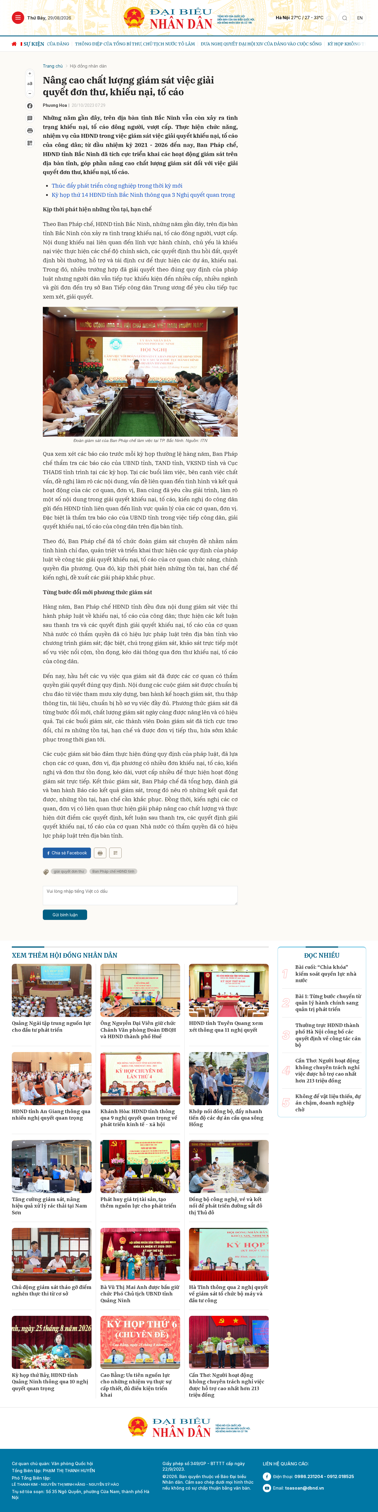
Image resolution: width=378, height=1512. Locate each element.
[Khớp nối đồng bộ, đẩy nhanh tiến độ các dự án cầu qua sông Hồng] (229, 1078)
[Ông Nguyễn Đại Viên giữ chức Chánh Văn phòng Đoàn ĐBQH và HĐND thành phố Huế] (140, 990)
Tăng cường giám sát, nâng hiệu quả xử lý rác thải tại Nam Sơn (49, 1206)
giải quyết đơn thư (69, 871)
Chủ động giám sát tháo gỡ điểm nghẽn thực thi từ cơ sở (52, 1290)
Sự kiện (34, 44)
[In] (100, 853)
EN (360, 17)
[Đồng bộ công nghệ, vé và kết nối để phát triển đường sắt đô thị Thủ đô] (229, 1166)
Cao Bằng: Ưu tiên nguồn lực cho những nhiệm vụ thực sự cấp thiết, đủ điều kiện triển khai (135, 1385)
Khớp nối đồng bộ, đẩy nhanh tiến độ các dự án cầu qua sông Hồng (226, 1118)
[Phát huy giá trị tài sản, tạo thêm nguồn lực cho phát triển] (140, 1166)
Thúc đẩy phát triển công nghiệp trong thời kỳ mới (117, 185)
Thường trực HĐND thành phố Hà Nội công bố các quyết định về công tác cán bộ (328, 1035)
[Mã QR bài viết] (30, 143)
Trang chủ (53, 65)
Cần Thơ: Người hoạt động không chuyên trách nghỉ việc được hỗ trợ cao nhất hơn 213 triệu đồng (226, 1385)
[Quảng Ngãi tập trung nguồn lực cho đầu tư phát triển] (52, 990)
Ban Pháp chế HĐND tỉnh (113, 871)
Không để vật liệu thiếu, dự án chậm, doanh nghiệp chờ (328, 1103)
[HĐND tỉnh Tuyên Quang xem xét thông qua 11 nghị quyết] (229, 990)
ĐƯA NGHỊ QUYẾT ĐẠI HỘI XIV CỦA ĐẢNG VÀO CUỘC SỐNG (233, 44)
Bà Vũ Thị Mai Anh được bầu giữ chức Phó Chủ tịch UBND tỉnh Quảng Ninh (139, 1293)
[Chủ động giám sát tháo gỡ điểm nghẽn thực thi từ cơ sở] (52, 1254)
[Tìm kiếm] (344, 18)
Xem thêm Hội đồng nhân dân (65, 955)
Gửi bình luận (65, 914)
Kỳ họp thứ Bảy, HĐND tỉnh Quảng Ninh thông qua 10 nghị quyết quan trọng (50, 1381)
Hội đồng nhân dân (88, 65)
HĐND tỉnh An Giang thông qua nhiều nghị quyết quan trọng (51, 1114)
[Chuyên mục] (18, 18)
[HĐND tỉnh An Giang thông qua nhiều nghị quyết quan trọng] (52, 1078)
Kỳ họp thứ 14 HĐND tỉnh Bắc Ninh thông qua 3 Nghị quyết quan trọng (143, 194)
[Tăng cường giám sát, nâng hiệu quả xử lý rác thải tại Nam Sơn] (52, 1166)
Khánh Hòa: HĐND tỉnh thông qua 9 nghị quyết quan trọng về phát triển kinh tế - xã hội (138, 1118)
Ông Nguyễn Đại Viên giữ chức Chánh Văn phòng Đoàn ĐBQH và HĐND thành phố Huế (138, 1029)
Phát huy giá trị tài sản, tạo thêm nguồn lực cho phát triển (138, 1202)
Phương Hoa (55, 105)
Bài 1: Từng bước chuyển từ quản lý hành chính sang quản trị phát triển (328, 1003)
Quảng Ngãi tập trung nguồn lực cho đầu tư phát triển (51, 1026)
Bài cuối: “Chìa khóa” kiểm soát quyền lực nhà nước (325, 973)
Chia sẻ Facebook (69, 852)
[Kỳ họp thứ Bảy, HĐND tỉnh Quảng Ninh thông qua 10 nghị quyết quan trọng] (52, 1342)
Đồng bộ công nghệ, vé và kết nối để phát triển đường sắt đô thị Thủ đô (225, 1206)
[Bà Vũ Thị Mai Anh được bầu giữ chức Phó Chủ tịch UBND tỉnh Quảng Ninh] (140, 1254)
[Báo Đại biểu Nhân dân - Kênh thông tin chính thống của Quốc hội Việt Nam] (189, 17)
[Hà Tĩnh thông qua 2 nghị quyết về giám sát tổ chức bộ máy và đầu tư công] (229, 1254)
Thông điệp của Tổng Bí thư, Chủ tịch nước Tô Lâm (107, 44)
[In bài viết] (30, 130)
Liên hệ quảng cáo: (286, 1464)
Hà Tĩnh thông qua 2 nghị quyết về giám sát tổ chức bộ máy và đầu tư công (228, 1293)
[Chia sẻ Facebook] (30, 106)
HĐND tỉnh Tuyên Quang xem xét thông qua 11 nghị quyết (226, 1026)
